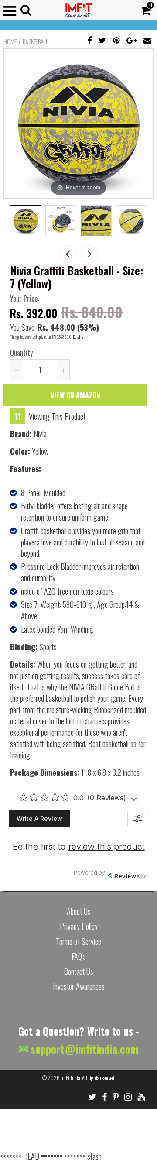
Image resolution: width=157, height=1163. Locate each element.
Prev (67, 254)
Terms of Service (78, 941)
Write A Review (39, 818)
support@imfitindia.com (83, 1049)
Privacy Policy (79, 926)
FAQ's (79, 956)
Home (10, 41)
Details (78, 336)
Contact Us (78, 971)
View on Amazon (75, 395)
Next (89, 254)
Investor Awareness (79, 986)
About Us (79, 911)
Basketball (35, 41)
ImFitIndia (70, 1077)
